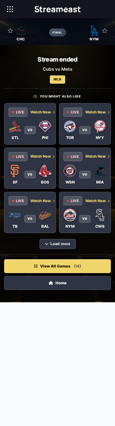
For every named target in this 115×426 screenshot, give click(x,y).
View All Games (60, 266)
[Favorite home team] (10, 30)
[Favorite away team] (105, 30)
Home (61, 282)
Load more (60, 244)
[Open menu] (10, 9)
